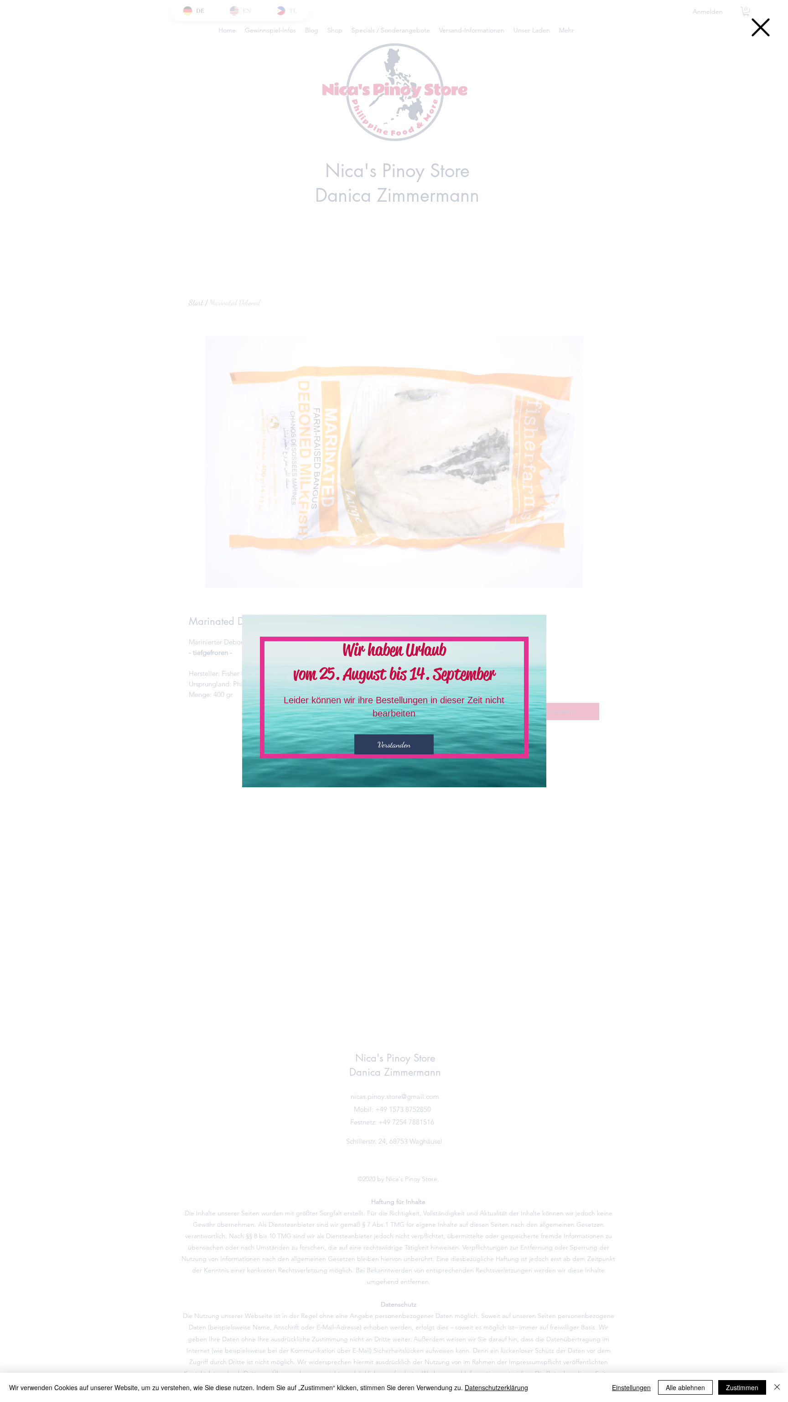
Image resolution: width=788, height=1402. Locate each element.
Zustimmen (742, 1387)
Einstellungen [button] (631, 1387)
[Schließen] (777, 1387)
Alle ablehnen (685, 1387)
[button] (761, 27)
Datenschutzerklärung (496, 1387)
